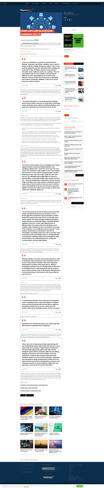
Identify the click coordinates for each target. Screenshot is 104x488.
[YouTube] (30, 472)
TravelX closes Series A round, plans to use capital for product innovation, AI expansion (71, 90)
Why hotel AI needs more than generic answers (72, 154)
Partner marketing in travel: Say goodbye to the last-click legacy (73, 162)
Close (80, 486)
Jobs (50, 3)
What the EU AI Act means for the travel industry (26, 450)
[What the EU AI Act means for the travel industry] (26, 444)
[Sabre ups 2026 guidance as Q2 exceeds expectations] (41, 444)
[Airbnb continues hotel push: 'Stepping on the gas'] (41, 411)
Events (57, 3)
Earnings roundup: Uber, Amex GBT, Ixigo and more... (26, 434)
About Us (75, 3)
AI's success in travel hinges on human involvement (55, 417)
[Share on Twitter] (65, 20)
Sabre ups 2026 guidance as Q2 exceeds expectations (41, 450)
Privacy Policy (55, 470)
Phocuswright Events (28, 468)
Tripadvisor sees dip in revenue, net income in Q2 (54, 434)
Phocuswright (66, 3)
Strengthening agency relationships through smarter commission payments (73, 171)
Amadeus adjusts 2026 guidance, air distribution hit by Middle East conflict (55, 451)
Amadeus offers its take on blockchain (29, 387)
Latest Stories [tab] (79, 63)
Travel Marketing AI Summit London (75, 197)
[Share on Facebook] (64, 20)
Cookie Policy (26, 486)
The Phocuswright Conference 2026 (75, 183)
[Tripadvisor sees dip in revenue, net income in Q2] (55, 427)
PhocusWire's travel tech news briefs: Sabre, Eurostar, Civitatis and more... (41, 434)
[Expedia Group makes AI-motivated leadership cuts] (81, 76)
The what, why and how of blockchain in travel (30, 390)
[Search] (102, 3)
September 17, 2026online (71, 194)
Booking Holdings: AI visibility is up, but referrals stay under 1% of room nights (26, 418)
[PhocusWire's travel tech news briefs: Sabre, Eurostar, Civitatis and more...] (41, 427)
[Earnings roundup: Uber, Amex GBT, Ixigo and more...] (26, 427)
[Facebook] (21, 472)
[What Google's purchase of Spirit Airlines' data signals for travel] (81, 69)
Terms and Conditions (48, 470)
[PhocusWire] (27, 10)
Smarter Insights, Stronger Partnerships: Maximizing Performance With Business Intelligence (73, 190)
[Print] (71, 20)
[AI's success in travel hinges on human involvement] (55, 411)
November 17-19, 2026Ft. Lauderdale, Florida (71, 185)
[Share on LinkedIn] (67, 20)
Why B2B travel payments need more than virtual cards (73, 145)
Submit (58, 468)
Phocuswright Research (28, 464)
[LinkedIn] (23, 472)
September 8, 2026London (71, 199)
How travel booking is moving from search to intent (73, 141)
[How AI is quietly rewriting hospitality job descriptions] (81, 83)
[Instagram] (25, 472)
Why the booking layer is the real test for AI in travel (73, 150)
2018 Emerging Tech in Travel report (31, 43)
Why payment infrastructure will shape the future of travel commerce (73, 132)
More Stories (79, 175)
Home (27, 3)
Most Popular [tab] (69, 63)
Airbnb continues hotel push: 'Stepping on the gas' (40, 417)
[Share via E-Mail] (69, 20)
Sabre (23, 395)
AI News (44, 3)
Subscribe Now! (46, 465)
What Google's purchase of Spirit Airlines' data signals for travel (71, 68)
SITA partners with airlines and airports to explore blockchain (34, 385)
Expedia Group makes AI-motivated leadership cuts (70, 75)
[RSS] (27, 472)
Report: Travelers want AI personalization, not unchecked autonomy (73, 137)
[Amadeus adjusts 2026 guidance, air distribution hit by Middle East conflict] (55, 444)
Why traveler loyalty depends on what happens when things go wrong (72, 158)
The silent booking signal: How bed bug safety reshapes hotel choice (72, 167)
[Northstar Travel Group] (49, 477)
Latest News (35, 3)
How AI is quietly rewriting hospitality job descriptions (70, 82)
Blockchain (30, 395)
